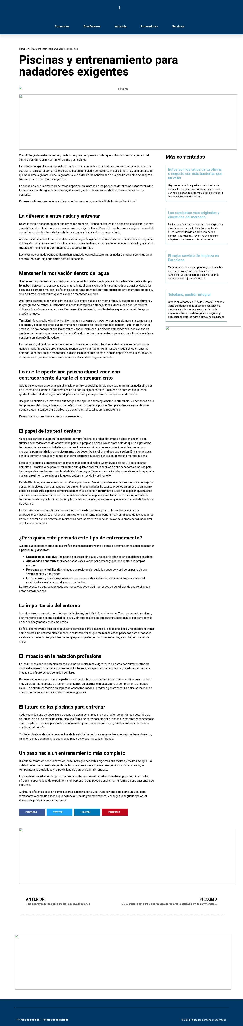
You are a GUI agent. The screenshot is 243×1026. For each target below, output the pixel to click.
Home (22, 49)
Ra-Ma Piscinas (29, 482)
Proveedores (149, 26)
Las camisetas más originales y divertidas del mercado (193, 215)
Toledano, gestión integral (189, 294)
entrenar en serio (76, 224)
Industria (120, 26)
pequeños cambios (31, 290)
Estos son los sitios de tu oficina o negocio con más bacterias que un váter (195, 173)
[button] (32, 812)
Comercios (62, 26)
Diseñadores (92, 26)
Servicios (178, 26)
